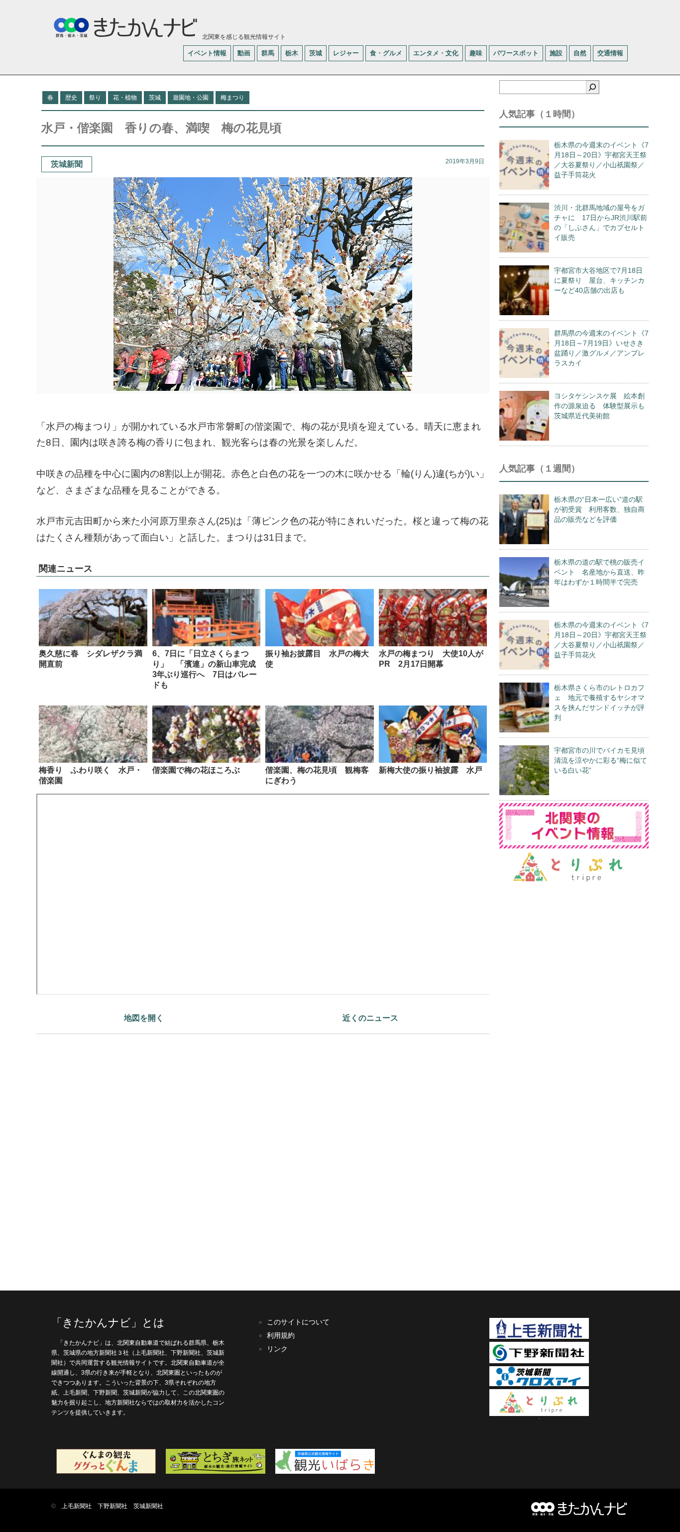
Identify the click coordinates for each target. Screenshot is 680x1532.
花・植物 (125, 97)
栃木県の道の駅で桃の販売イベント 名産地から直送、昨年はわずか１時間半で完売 (599, 572)
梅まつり (232, 97)
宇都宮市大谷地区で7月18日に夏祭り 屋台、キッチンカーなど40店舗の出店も (599, 280)
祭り (95, 97)
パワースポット (516, 53)
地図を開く (144, 1018)
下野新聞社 (112, 1506)
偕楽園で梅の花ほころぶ (196, 770)
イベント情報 (207, 53)
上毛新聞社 (77, 1506)
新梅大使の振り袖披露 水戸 (430, 770)
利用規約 (281, 1335)
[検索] (592, 87)
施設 (556, 53)
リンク (277, 1349)
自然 (579, 53)
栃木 (291, 53)
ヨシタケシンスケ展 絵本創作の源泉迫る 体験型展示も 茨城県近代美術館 (603, 406)
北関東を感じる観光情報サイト (243, 36)
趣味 (475, 53)
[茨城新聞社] (539, 1384)
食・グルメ (386, 53)
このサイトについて (298, 1322)
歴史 (71, 97)
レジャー (346, 53)
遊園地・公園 (191, 97)
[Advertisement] (262, 1157)
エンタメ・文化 (435, 53)
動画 (243, 53)
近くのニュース (370, 1018)
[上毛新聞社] (539, 1336)
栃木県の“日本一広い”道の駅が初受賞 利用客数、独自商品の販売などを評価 (599, 509)
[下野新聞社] (539, 1361)
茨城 (315, 53)
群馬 (267, 53)
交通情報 (610, 53)
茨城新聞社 (148, 1506)
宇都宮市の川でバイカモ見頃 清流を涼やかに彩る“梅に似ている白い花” (603, 760)
